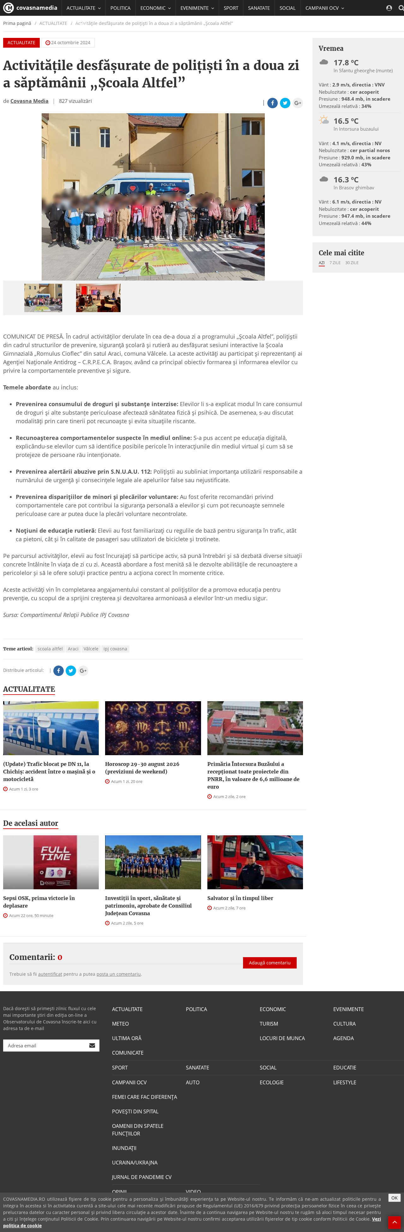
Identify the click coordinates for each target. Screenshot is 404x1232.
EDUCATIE (77, 24)
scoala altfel (50, 649)
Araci (73, 649)
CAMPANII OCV (129, 1082)
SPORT (231, 8)
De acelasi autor (30, 823)
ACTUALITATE (21, 42)
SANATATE (259, 8)
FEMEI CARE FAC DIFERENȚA (144, 1096)
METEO (120, 1023)
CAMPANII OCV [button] (323, 8)
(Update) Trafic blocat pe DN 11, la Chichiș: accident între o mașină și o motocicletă (49, 771)
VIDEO (193, 1191)
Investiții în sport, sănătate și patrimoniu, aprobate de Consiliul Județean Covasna (148, 905)
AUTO (192, 1082)
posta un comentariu (119, 974)
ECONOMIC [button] (153, 8)
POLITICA (120, 8)
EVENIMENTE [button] (195, 8)
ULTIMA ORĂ (126, 1038)
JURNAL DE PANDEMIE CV (142, 1177)
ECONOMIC (273, 1009)
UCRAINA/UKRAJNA (134, 1162)
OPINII (119, 1191)
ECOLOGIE (272, 1082)
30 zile (352, 262)
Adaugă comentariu (270, 963)
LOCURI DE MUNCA (282, 1038)
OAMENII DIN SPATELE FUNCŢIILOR (137, 1129)
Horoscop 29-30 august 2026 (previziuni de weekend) (142, 768)
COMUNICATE (128, 1052)
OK (394, 1198)
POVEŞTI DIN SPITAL (135, 1111)
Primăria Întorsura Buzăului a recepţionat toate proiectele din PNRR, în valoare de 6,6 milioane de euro (253, 775)
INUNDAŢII (124, 1148)
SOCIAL (288, 8)
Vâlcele (91, 649)
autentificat (50, 974)
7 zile (335, 262)
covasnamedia (36, 7)
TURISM (269, 1023)
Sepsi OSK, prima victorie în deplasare (39, 902)
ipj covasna (115, 649)
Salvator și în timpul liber (240, 898)
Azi (322, 262)
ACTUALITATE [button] (82, 8)
